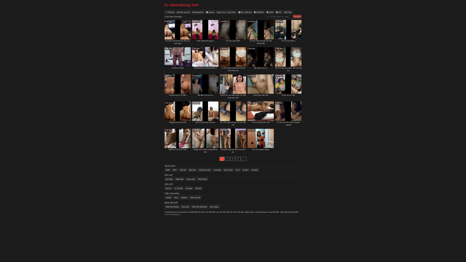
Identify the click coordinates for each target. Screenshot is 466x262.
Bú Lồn (168, 188)
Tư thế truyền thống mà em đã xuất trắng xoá (233, 69)
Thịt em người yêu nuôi (261, 122)
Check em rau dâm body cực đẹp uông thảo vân (233, 96)
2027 (175, 170)
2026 (168, 170)
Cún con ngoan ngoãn (260, 149)
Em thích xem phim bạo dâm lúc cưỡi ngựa (177, 42)
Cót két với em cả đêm (177, 95)
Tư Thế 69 (178, 188)
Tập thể (183, 170)
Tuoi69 (168, 198)
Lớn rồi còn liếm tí (288, 41)
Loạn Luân (191, 179)
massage (217, 170)
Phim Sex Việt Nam (199, 207)
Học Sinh (169, 179)
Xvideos (184, 198)
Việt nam (192, 170)
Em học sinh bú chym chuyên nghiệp (288, 123)
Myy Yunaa (228, 170)
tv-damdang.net (182, 4)
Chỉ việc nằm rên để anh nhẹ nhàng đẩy (261, 42)
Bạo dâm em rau (260, 68)
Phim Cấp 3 (202, 179)
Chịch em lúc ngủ (288, 95)
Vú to (238, 170)
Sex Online (214, 207)
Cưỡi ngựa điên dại (260, 95)
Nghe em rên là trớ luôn (178, 149)
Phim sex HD (195, 198)
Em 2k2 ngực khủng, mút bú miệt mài (233, 123)
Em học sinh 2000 (233, 41)
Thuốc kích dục (205, 170)
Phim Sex (185, 207)
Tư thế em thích (178, 68)
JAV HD (198, 188)
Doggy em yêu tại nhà (177, 122)
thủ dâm (255, 170)
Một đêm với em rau (205, 95)
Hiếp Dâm (179, 179)
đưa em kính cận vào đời (205, 122)
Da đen (245, 170)
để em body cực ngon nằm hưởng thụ (288, 69)
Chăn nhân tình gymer (205, 41)
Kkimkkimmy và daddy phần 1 (205, 68)
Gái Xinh (189, 188)
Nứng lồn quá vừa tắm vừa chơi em (233, 150)
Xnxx (176, 198)
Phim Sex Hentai (172, 207)
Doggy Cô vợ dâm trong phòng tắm (205, 150)
